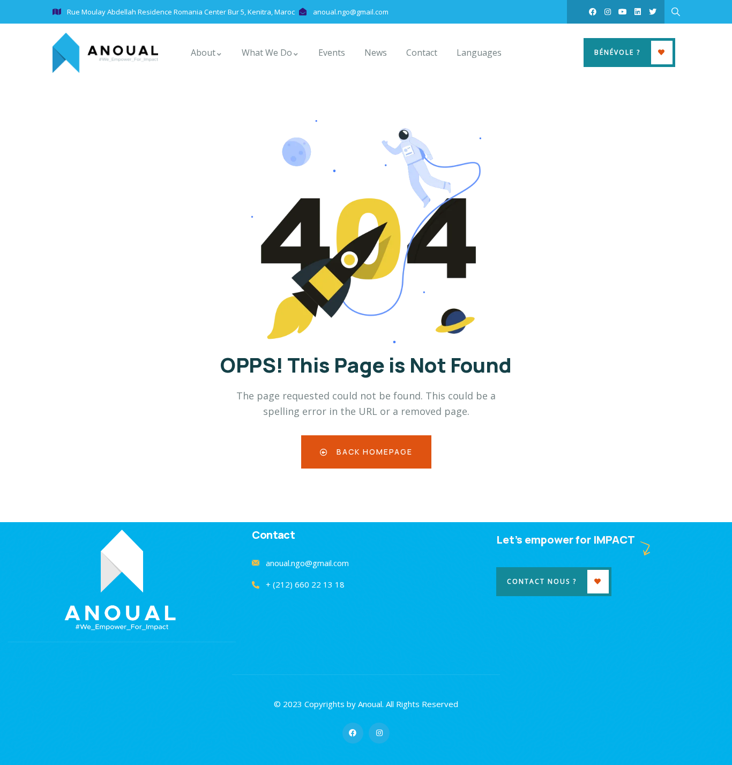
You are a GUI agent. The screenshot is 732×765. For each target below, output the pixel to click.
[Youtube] (622, 12)
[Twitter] (652, 12)
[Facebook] (592, 12)
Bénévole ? (617, 52)
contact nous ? (542, 581)
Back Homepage (373, 452)
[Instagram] (607, 12)
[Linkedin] (637, 12)
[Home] (105, 53)
